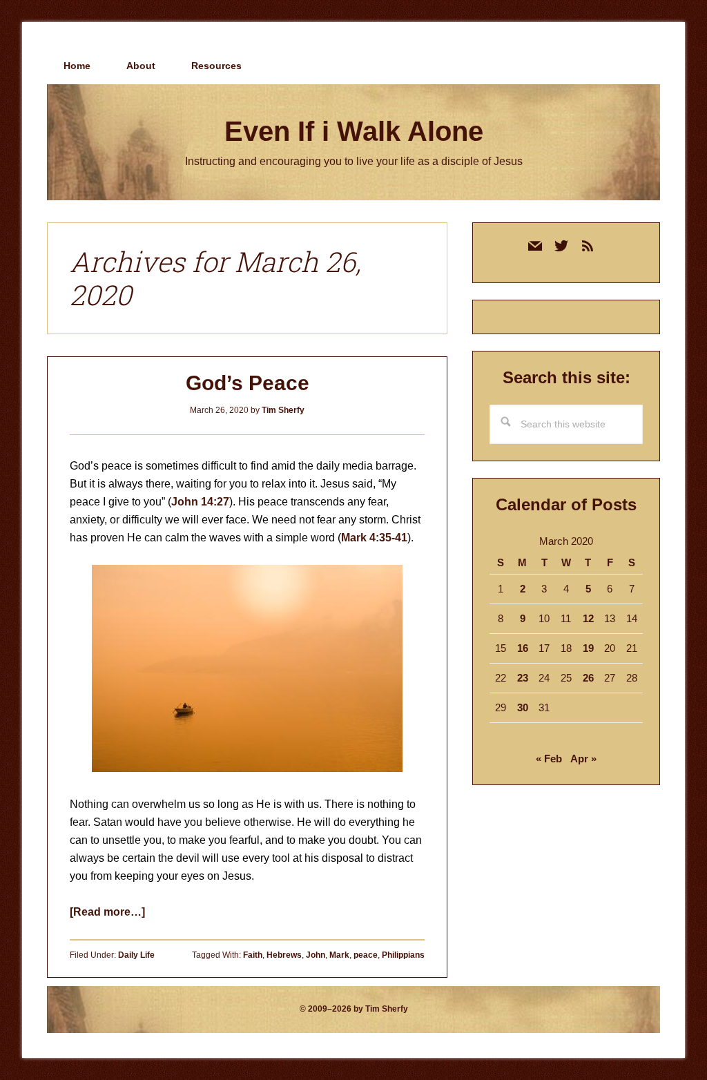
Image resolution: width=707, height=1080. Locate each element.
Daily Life (136, 955)
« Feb (549, 758)
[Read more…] (107, 912)
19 (588, 648)
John (315, 955)
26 (588, 678)
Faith (252, 955)
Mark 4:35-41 (374, 537)
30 (522, 707)
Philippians (403, 955)
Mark (339, 955)
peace (366, 955)
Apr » (583, 758)
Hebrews (284, 955)
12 (588, 618)
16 (522, 648)
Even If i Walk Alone (353, 131)
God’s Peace (247, 383)
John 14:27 (200, 502)
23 (522, 678)
